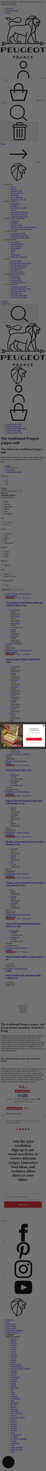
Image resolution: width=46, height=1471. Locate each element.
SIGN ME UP (34, 739)
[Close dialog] (43, 725)
